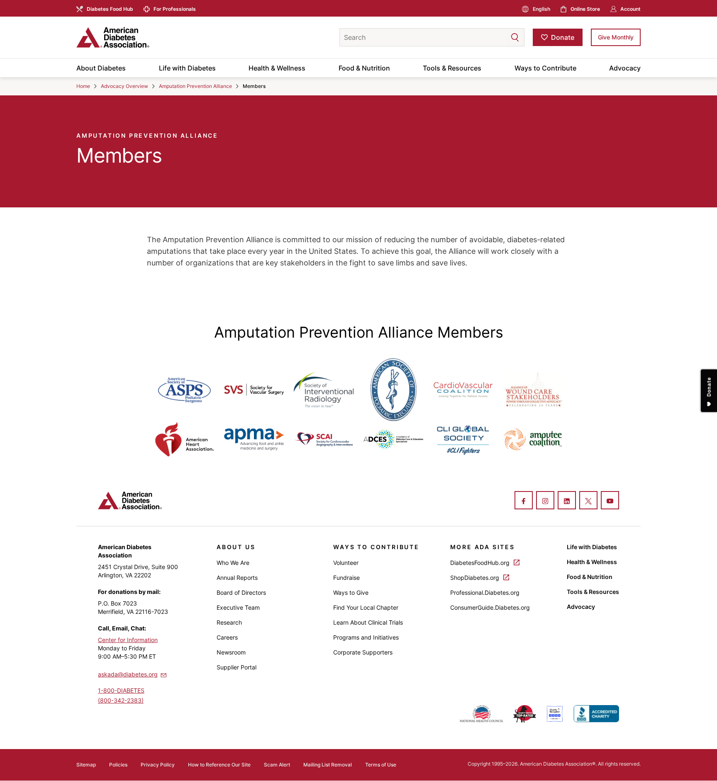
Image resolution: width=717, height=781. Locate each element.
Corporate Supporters (363, 652)
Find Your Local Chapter (365, 607)
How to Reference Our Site (219, 765)
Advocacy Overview (124, 86)
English (541, 9)
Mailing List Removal (327, 765)
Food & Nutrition (364, 68)
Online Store (585, 9)
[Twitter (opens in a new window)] (588, 501)
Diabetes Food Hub (110, 9)
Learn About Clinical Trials (368, 622)
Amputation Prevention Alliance (195, 86)
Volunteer (345, 562)
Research (229, 622)
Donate (562, 37)
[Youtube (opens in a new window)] (610, 501)
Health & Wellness (277, 68)
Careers (227, 637)
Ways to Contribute (545, 68)
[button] (498, 37)
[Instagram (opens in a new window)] (545, 501)
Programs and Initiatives (366, 637)
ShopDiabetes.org (475, 577)
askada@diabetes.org (128, 674)
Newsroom (231, 652)
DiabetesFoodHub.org (480, 562)
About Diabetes (101, 68)
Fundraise (346, 577)
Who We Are (233, 562)
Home (83, 86)
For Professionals (175, 9)
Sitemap (86, 765)
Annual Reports (237, 577)
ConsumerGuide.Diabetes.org (490, 607)
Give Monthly (616, 37)
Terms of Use (380, 765)
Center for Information (128, 639)
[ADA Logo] (142, 37)
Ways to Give (350, 592)
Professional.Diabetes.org (484, 592)
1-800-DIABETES (121, 690)
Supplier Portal (236, 667)
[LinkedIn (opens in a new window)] (566, 501)
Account (630, 9)
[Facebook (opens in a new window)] (523, 501)
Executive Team (238, 607)
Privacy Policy (158, 765)
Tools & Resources (452, 68)
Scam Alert (277, 765)
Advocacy (625, 68)
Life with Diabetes (187, 68)
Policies (118, 765)
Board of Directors (241, 592)
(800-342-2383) (121, 700)
